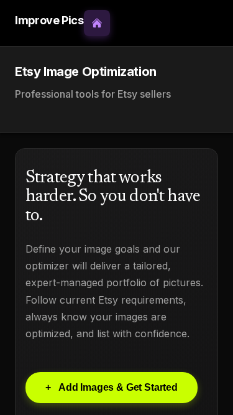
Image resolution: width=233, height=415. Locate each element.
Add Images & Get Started (111, 387)
